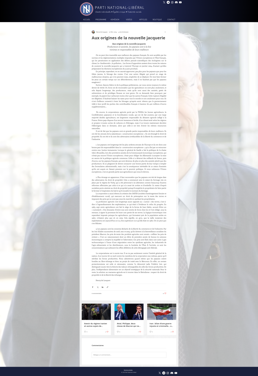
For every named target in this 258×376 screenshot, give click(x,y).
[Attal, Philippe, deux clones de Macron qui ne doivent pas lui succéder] (129, 312)
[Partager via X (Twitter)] (98, 287)
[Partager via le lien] (107, 287)
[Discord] (176, 2)
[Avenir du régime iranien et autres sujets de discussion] (96, 312)
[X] (164, 2)
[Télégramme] (168, 2)
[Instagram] (172, 2)
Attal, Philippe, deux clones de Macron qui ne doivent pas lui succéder (128, 324)
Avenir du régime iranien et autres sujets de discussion (95, 324)
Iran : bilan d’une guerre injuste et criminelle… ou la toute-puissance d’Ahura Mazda (161, 324)
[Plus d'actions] (165, 32)
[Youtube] (180, 2)
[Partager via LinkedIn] (103, 287)
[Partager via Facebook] (93, 287)
